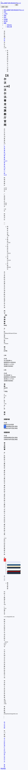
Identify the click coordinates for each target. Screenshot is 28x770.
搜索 (17, 5)
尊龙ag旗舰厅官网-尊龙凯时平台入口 (11, 3)
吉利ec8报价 (5, 752)
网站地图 (3, 768)
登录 (7, 6)
